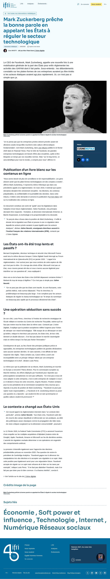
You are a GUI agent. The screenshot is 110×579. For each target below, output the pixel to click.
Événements (42, 4)
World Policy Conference (59, 573)
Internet (91, 520)
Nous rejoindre (30, 548)
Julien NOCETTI (12, 50)
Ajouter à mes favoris (34, 46)
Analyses (30, 4)
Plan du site (26, 572)
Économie (18, 512)
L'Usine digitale (39, 50)
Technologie (55, 520)
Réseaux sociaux (65, 527)
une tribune (42, 148)
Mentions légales (17, 572)
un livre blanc (54, 197)
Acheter (78, 560)
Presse (27, 545)
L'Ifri (21, 4)
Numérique (20, 527)
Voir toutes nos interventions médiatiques (21, 13)
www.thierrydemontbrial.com (43, 573)
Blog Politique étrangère (73, 573)
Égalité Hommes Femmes (33, 555)
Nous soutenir (96, 4)
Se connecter (85, 4)
